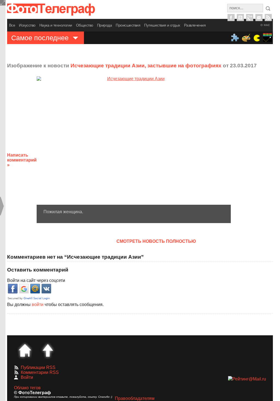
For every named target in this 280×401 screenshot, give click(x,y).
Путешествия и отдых (162, 25)
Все (12, 25)
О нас (265, 25)
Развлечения (195, 25)
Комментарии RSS (40, 372)
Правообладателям (134, 398)
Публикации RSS (38, 367)
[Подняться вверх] (48, 350)
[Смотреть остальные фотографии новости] (134, 140)
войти (37, 304)
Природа (104, 25)
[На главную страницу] (25, 350)
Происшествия (128, 25)
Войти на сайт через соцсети (36, 280)
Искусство (27, 25)
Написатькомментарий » (22, 160)
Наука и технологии (55, 25)
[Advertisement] (257, 156)
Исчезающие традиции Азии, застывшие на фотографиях (146, 65)
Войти (27, 377)
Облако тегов (27, 387)
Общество (84, 25)
